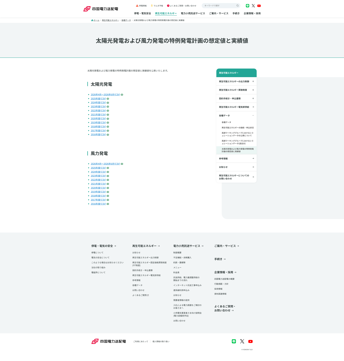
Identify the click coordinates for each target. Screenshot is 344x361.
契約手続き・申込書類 (142, 270)
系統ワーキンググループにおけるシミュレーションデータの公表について (238, 134)
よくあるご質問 (139, 295)
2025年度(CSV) (98, 98)
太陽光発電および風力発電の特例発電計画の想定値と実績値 (238, 150)
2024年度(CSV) (98, 102)
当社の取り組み (98, 267)
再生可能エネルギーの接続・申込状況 (238, 127)
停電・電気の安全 (102, 246)
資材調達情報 (220, 293)
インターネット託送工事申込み (187, 285)
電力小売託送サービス (193, 13)
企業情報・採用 (252, 13)
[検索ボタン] (237, 5)
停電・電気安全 (142, 13)
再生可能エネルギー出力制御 (145, 257)
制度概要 (177, 252)
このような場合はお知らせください (107, 262)
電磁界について (98, 272)
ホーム (96, 20)
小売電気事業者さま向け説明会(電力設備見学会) (187, 314)
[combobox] (218, 5)
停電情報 (142, 5)
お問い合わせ (138, 290)
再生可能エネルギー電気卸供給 (234, 106)
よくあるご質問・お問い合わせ (183, 5)
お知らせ (223, 167)
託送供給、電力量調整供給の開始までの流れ (186, 279)
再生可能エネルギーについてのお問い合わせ (234, 177)
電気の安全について (100, 257)
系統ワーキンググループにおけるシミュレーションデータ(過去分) (238, 142)
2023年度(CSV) (98, 106)
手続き (236, 13)
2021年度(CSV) (98, 114)
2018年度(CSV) (98, 126)
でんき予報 (158, 5)
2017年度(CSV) (98, 130)
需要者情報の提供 (181, 300)
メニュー (177, 267)
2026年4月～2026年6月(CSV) (105, 94)
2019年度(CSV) (98, 122)
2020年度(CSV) (98, 118)
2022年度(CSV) (98, 110)
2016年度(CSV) (98, 134)
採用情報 (218, 288)
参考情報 (223, 158)
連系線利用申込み (181, 290)
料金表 (176, 272)
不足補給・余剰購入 (182, 257)
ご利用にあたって (140, 341)
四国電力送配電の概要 (224, 278)
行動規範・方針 (221, 283)
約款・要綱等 (179, 262)
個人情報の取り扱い (161, 341)
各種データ (126, 20)
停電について (97, 252)
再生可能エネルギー (166, 13)
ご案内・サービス (218, 13)
